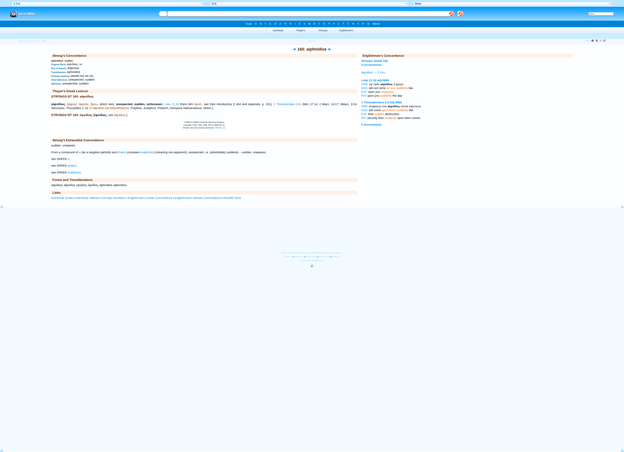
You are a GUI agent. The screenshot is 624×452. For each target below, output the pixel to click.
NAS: (364, 88)
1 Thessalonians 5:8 (286, 104)
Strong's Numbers (113, 198)
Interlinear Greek (62, 198)
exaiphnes (147, 152)
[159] (4, 214)
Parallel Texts (232, 198)
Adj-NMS (383, 80)
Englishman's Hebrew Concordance (198, 198)
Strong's (28, 41)
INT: (363, 95)
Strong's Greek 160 (374, 61)
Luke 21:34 (171, 104)
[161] (620, 214)
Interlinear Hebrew (87, 198)
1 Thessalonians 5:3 (375, 102)
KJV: (364, 91)
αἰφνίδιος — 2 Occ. (373, 72)
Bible (21, 41)
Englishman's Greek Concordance (150, 198)
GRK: (364, 84)
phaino (121, 152)
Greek (37, 41)
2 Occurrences (371, 64)
